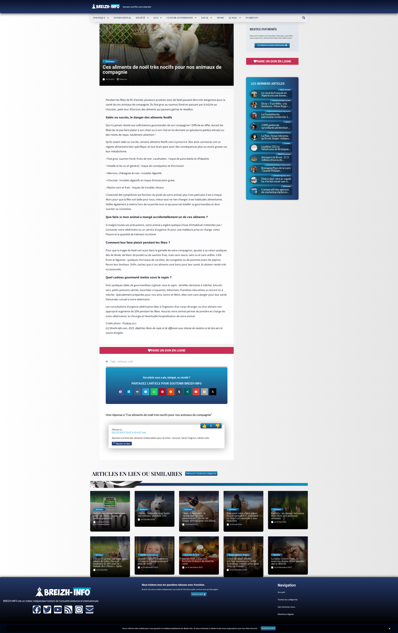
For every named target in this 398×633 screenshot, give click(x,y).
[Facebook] (37, 609)
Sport (220, 17)
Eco (156, 17)
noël (130, 361)
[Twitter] (47, 609)
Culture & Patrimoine (180, 17)
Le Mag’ (233, 17)
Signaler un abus (122, 443)
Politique (99, 17)
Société (140, 17)
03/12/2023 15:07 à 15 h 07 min (129, 432)
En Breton (252, 17)
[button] (303, 17)
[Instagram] (79, 609)
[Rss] (68, 609)
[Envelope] (89, 609)
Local (204, 17)
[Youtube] (58, 609)
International (122, 17)
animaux (122, 361)
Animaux (110, 61)
